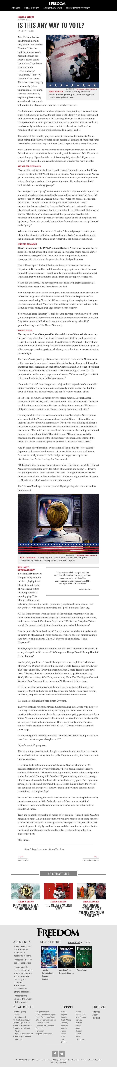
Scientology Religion (21, 1023)
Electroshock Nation (91, 860)
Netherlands (81, 1014)
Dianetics (16, 1014)
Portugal (79, 1023)
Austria (63, 1012)
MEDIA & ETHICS (31, 8)
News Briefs (23, 860)
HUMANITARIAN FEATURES (78, 8)
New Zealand (81, 1017)
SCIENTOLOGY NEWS (53, 8)
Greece (63, 1042)
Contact (96, 1018)
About (95, 1015)
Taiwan (78, 1034)
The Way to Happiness (45, 1025)
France (63, 1031)
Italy (62, 1039)
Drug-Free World (42, 1012)
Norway (79, 1020)
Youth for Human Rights (45, 1017)
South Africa (66, 1020)
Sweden (79, 1031)
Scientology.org (19, 1012)
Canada (64, 1017)
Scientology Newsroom (22, 1025)
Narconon (40, 1031)
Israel (63, 1036)
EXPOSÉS (16, 8)
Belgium (64, 1014)
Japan (78, 1012)
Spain (78, 1028)
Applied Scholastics (44, 1034)
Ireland (63, 1034)
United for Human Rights (46, 1014)
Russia (78, 1025)
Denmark (64, 1025)
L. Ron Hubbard (19, 1017)
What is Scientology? (21, 1020)
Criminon (39, 1028)
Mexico (64, 1028)
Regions (67, 1007)
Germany (64, 1023)
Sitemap (96, 1012)
